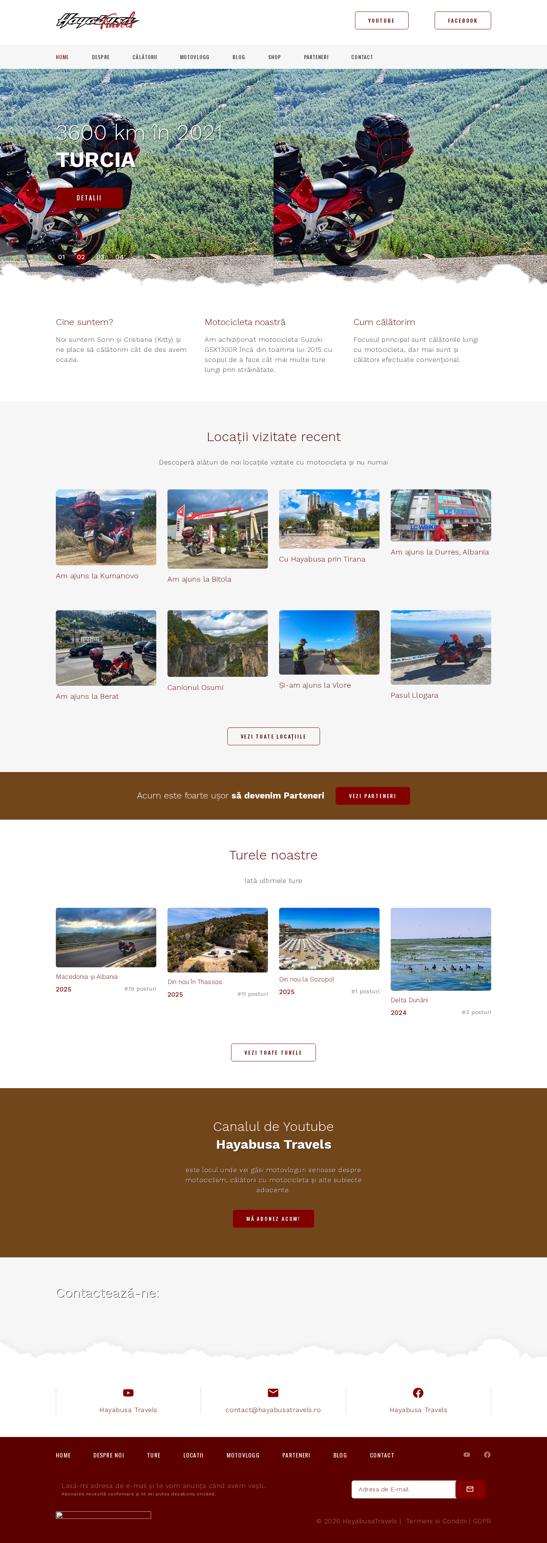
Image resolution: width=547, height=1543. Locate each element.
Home (62, 57)
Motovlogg (194, 57)
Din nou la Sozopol (306, 979)
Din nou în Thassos (194, 982)
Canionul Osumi (195, 687)
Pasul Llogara (415, 695)
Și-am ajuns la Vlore (315, 685)
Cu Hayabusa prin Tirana (322, 558)
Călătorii (144, 57)
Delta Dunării (409, 1000)
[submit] (470, 1489)
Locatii (193, 1454)
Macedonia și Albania (87, 976)
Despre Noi (108, 1454)
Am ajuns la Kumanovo (97, 575)
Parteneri (316, 57)
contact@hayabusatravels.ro (273, 1410)
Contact (362, 57)
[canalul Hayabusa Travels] (467, 1455)
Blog (239, 57)
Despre (101, 57)
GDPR (482, 1521)
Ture (153, 1454)
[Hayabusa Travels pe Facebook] (487, 1455)
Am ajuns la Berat (87, 696)
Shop (274, 57)
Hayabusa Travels (128, 1410)
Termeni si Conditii (436, 1521)
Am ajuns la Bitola (199, 579)
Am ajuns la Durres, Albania (440, 551)
